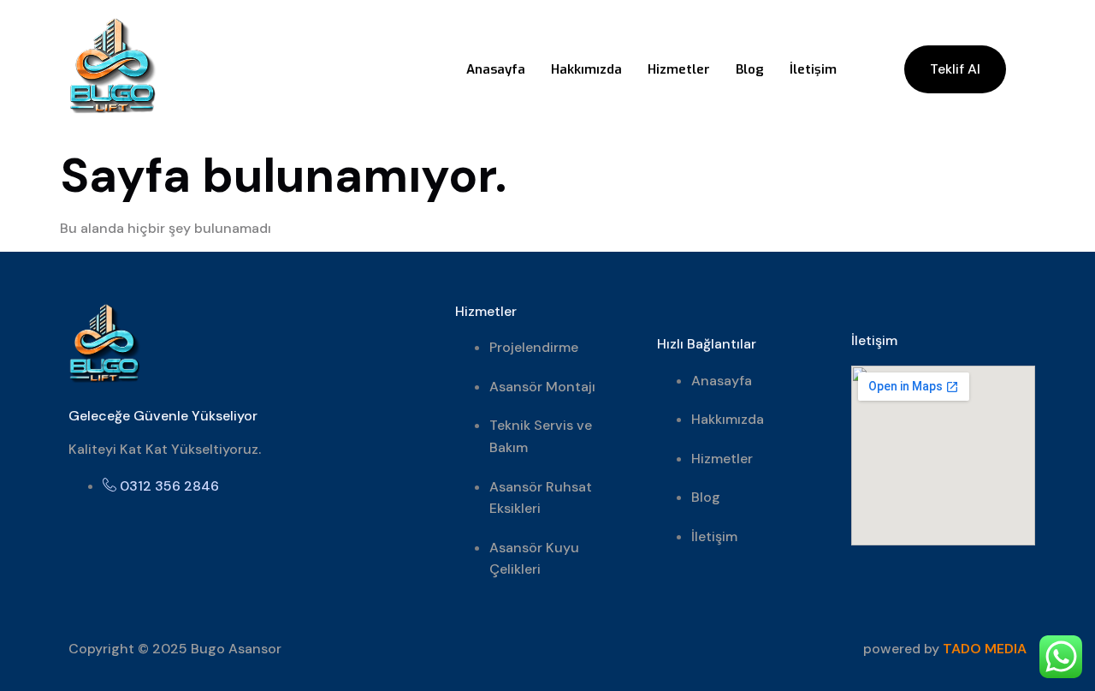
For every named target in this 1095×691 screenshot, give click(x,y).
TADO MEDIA (985, 649)
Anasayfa (495, 69)
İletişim (813, 69)
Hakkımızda (586, 69)
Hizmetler (679, 69)
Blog (750, 69)
